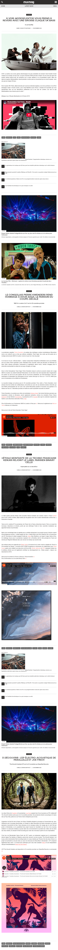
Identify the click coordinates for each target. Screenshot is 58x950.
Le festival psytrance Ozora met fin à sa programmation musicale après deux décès (26, 178)
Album (38, 137)
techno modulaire (26, 648)
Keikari (54, 515)
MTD (43, 548)
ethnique (34, 943)
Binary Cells (24, 544)
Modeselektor (25, 137)
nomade (28, 943)
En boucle (9, 137)
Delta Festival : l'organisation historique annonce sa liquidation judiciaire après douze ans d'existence (27, 152)
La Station (12, 447)
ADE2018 (48, 943)
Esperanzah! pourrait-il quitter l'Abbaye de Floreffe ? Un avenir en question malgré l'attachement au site (29, 173)
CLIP (14, 137)
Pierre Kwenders (18, 352)
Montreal (36, 444)
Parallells (12, 946)
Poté (18, 447)
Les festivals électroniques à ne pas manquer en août (18, 185)
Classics (29, 14)
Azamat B (23, 447)
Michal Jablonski (36, 548)
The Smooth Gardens (38, 946)
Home (3, 6)
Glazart (50, 648)
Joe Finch (19, 946)
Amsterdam (41, 943)
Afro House (5, 447)
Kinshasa (48, 444)
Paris (40, 648)
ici (36, 403)
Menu (55, 6)
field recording (27, 946)
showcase (5, 946)
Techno (35, 648)
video (18, 137)
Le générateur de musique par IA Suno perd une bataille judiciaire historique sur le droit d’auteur (29, 165)
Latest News (29, 6)
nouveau (33, 137)
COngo (42, 444)
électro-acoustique (18, 943)
